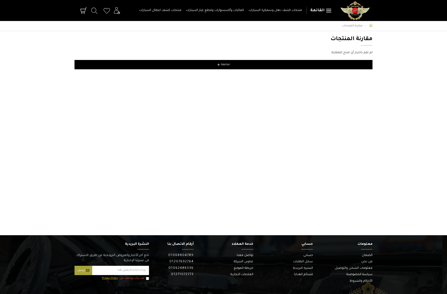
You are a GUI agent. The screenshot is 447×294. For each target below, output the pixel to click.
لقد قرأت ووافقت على (123, 278)
